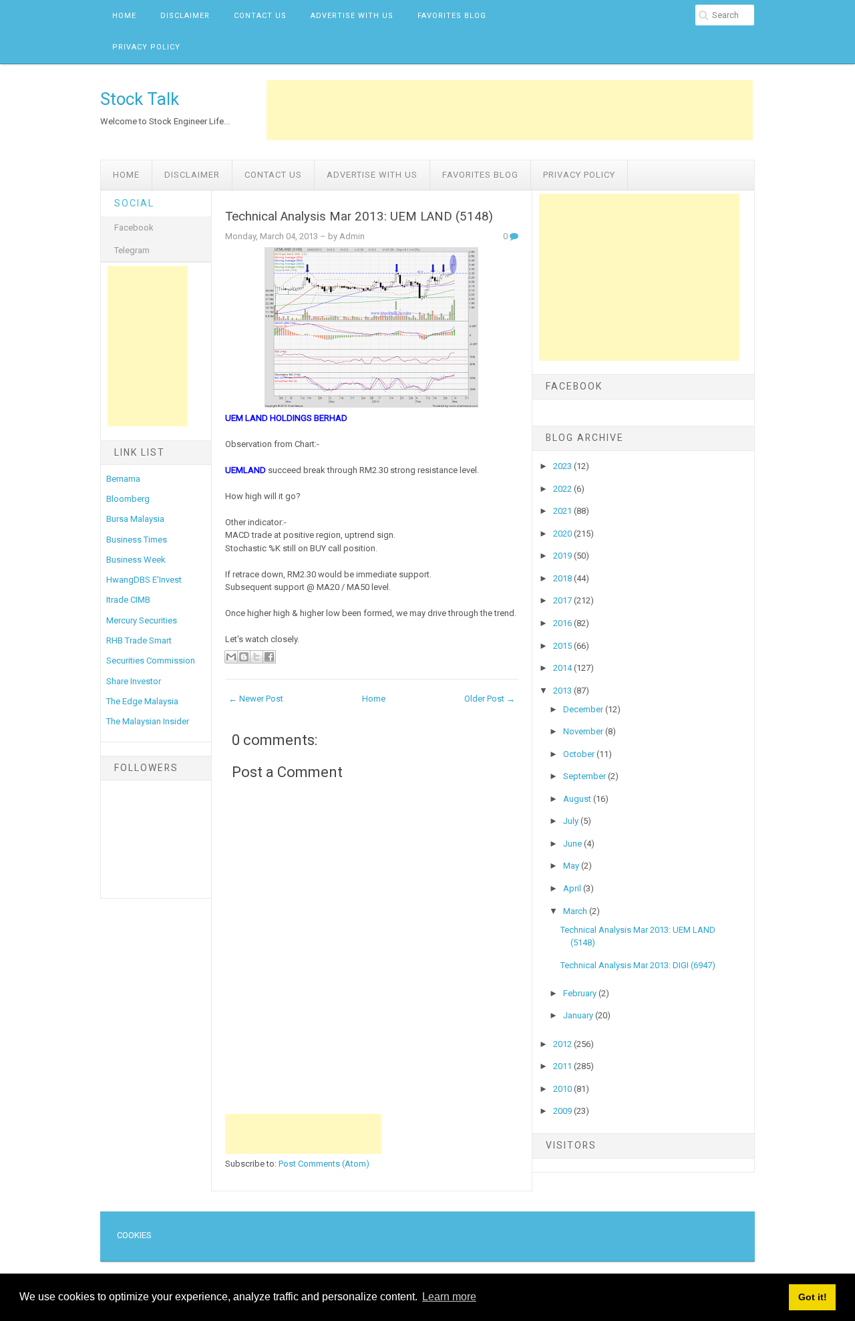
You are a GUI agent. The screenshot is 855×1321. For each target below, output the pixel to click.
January (579, 1015)
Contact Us (260, 15)
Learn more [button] (449, 1296)
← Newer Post (255, 699)
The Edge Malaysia (142, 701)
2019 (563, 556)
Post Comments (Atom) (324, 1164)
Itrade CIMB (128, 600)
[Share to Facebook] (269, 657)
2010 (563, 1089)
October (579, 754)
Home (124, 15)
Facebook (134, 228)
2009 (563, 1111)
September (585, 776)
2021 (563, 511)
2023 (563, 466)
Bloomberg (128, 499)
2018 (563, 578)
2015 (563, 646)
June (573, 844)
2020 (563, 534)
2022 (563, 489)
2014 (563, 668)
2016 (563, 623)
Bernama (123, 479)
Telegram (132, 250)
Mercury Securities (141, 620)
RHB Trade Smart (139, 640)
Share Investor (133, 681)
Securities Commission (150, 660)
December (584, 709)
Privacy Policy (146, 47)
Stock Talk (139, 99)
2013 (563, 691)
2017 (563, 600)
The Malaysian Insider (147, 721)
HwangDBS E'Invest (144, 580)
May (572, 866)
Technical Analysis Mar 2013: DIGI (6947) (637, 965)
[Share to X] (256, 657)
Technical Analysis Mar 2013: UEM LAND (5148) (359, 216)
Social (134, 203)
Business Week (136, 560)
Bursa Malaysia (135, 519)
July (571, 821)
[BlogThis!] (243, 657)
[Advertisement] (510, 110)
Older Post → (489, 699)
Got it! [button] (812, 1297)
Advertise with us (352, 15)
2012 (563, 1044)
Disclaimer (185, 15)
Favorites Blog (451, 15)
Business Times (136, 540)
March (576, 911)
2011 (563, 1066)
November (584, 731)
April (573, 888)
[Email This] (231, 657)
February (580, 993)
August (578, 799)
